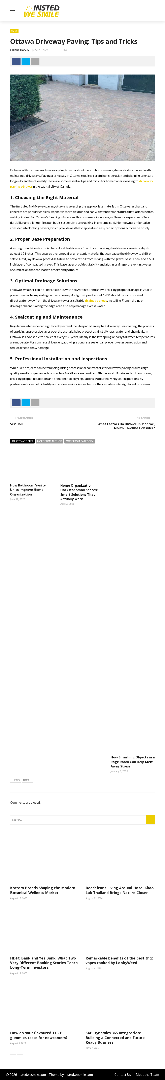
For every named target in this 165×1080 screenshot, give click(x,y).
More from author (49, 441)
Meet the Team (147, 1074)
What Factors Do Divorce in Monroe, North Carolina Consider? (126, 426)
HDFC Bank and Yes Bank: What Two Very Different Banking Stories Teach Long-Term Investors (44, 963)
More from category (79, 441)
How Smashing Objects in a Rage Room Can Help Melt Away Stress (133, 761)
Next (26, 780)
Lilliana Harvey (19, 50)
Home (14, 30)
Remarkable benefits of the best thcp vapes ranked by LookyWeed (120, 960)
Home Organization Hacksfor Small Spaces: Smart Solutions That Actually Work (79, 492)
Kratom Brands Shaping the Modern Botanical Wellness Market (42, 890)
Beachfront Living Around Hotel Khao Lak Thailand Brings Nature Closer (120, 890)
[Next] (20, 1056)
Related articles (22, 441)
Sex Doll (16, 424)
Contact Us (122, 1074)
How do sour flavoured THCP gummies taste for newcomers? (39, 1035)
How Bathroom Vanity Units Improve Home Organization (28, 490)
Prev (17, 780)
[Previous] (13, 1056)
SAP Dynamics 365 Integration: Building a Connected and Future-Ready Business (116, 1037)
